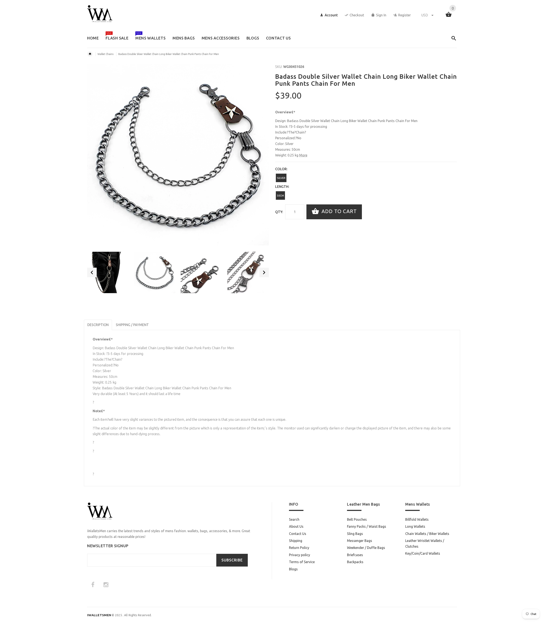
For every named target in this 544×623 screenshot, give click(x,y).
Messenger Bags (359, 541)
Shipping (295, 541)
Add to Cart (338, 211)
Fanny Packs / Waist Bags (366, 526)
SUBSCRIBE (232, 560)
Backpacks (355, 562)
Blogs (293, 569)
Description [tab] (98, 325)
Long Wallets (415, 526)
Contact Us (297, 534)
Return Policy (299, 548)
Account (331, 15)
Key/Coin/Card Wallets (422, 553)
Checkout (357, 15)
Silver (281, 177)
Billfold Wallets (417, 519)
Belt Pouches (357, 519)
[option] (108, 272)
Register (404, 15)
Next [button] (264, 272)
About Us (296, 526)
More (303, 155)
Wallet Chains (105, 54)
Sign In (381, 15)
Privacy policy (299, 555)
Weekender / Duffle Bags (366, 548)
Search (294, 519)
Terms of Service (302, 562)
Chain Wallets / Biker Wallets (427, 534)
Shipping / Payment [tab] (132, 325)
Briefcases (355, 555)
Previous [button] (92, 272)
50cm (280, 195)
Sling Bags (355, 534)
